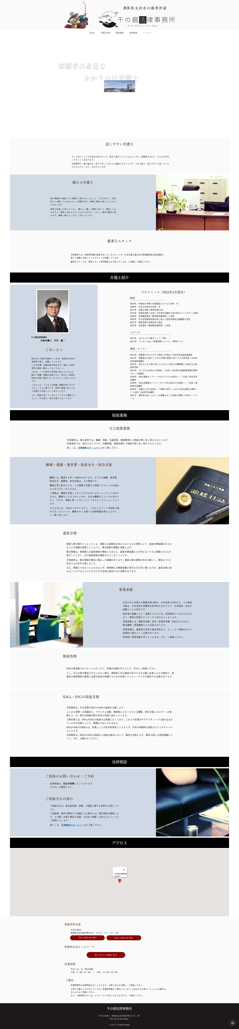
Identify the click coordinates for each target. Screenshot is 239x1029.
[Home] (233, 1023)
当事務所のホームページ (90, 448)
